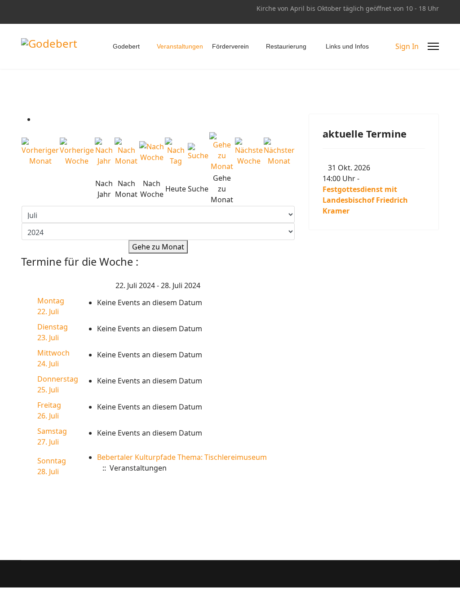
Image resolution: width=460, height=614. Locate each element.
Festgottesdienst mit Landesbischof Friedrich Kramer (365, 200)
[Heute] (175, 152)
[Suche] (198, 152)
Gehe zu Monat (158, 247)
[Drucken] (38, 119)
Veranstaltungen (180, 46)
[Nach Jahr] (104, 152)
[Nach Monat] (126, 152)
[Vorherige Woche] (77, 152)
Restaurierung (286, 46)
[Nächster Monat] (279, 152)
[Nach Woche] (151, 152)
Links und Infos (347, 46)
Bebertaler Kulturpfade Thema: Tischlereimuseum (182, 457)
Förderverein (230, 46)
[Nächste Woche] (249, 152)
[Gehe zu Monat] (221, 152)
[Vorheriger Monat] (40, 152)
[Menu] (433, 46)
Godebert (126, 46)
